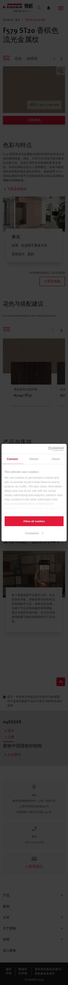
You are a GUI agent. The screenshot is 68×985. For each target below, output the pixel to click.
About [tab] (56, 458)
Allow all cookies (34, 521)
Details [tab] (34, 458)
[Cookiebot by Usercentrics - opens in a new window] (48, 448)
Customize (32, 533)
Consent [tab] (12, 458)
